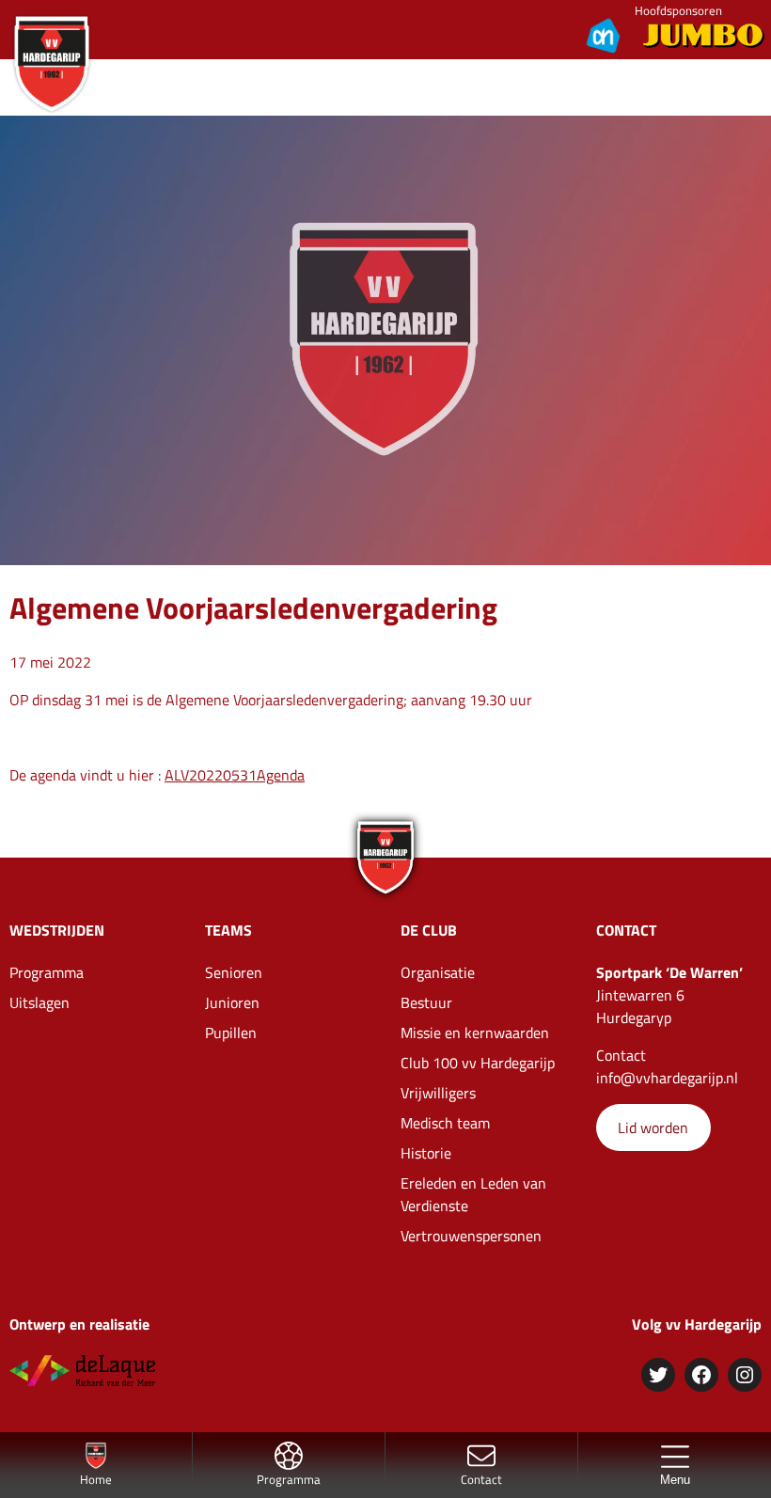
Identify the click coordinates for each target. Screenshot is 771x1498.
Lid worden (653, 1127)
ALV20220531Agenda (235, 775)
